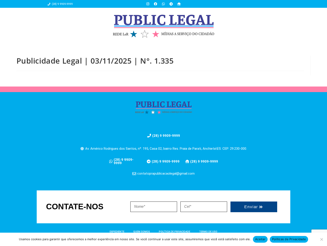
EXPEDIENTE (117, 231)
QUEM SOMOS (141, 231)
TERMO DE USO (208, 231)
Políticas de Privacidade (289, 239)
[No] (321, 239)
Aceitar (260, 239)
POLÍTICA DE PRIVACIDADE (174, 231)
